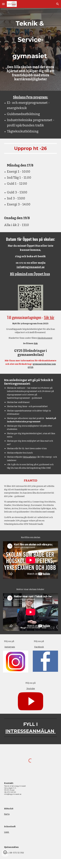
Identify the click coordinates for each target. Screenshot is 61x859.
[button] (3, 4)
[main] (30, 39)
